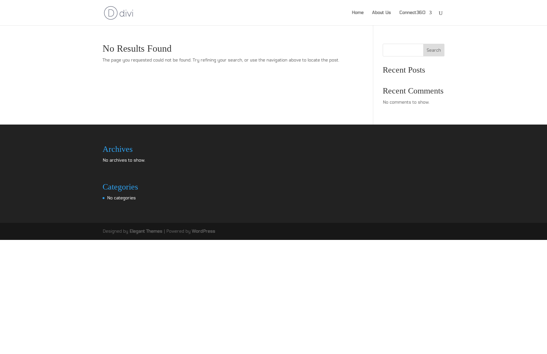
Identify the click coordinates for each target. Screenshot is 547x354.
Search (434, 50)
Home (358, 12)
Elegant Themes (145, 231)
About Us (381, 12)
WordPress (203, 231)
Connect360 (412, 12)
